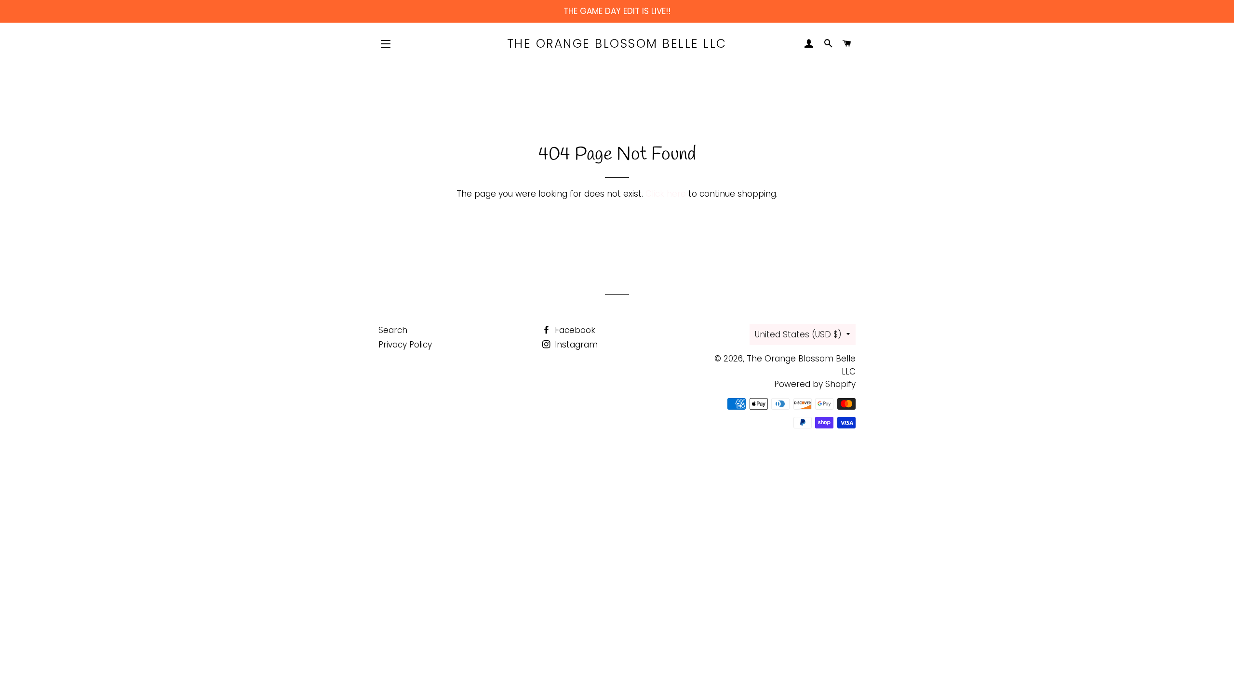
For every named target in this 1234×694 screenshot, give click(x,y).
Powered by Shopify (815, 384)
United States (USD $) (798, 334)
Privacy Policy (405, 344)
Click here (665, 194)
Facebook (573, 330)
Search (392, 330)
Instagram (575, 344)
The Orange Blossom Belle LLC (617, 43)
